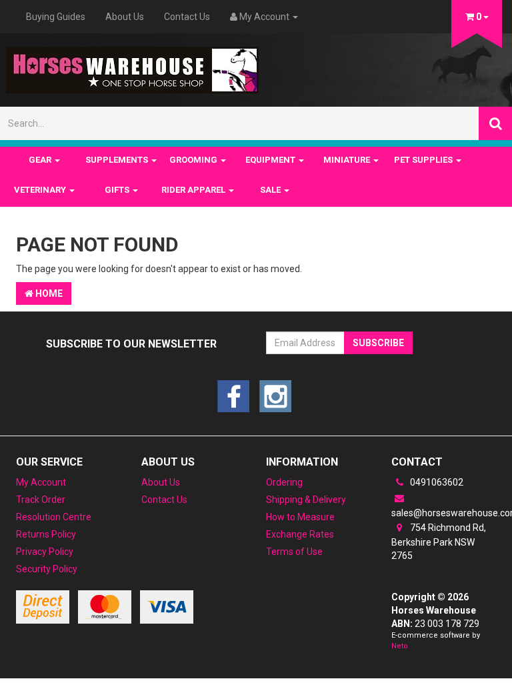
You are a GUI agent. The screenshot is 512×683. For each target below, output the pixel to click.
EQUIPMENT (271, 160)
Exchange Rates (300, 534)
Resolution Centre (53, 517)
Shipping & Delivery (306, 499)
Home (48, 293)
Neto (399, 646)
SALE (271, 190)
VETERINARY (41, 190)
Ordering (284, 482)
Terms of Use (294, 551)
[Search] (495, 123)
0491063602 (435, 482)
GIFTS (118, 190)
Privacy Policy (44, 551)
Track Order (40, 499)
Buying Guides (55, 16)
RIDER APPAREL (194, 190)
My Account (41, 482)
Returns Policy (46, 534)
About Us (124, 16)
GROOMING (194, 160)
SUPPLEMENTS (117, 160)
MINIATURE (347, 160)
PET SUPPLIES (424, 160)
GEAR (41, 160)
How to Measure (300, 517)
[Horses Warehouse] (132, 66)
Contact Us (187, 16)
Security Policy (46, 569)
